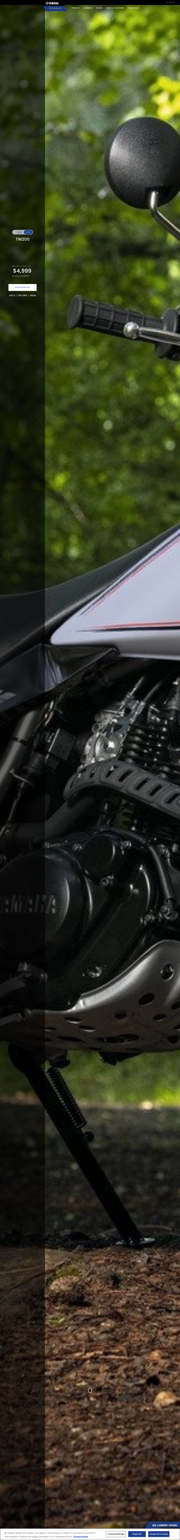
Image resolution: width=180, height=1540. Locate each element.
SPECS (12, 295)
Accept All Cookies (159, 1534)
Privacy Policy (80, 1536)
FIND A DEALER (133, 8)
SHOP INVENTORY (22, 287)
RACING (99, 8)
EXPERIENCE (88, 8)
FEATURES (22, 295)
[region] (90, 1534)
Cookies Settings (115, 1534)
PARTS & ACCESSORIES (115, 8)
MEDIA (33, 295)
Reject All (136, 1534)
